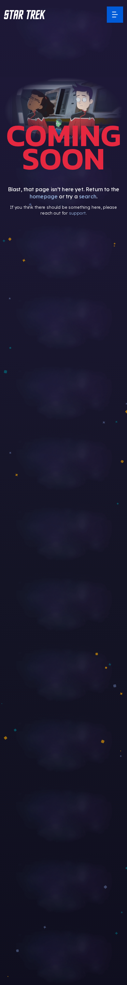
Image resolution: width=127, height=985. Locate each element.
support (77, 213)
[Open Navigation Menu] (115, 14)
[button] (25, 14)
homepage (44, 196)
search (87, 196)
